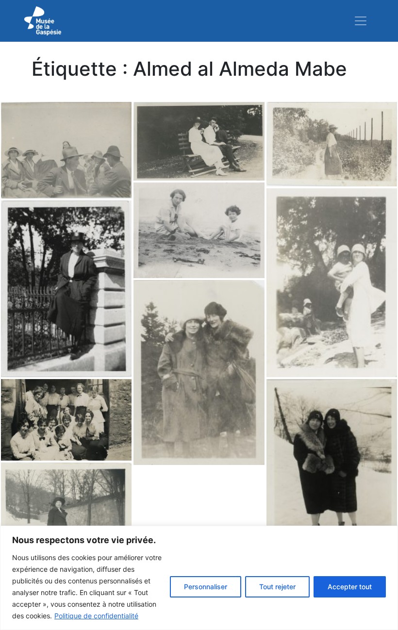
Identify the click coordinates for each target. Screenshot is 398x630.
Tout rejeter (277, 586)
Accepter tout (350, 586)
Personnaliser (205, 586)
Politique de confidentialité (96, 616)
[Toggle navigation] (361, 21)
